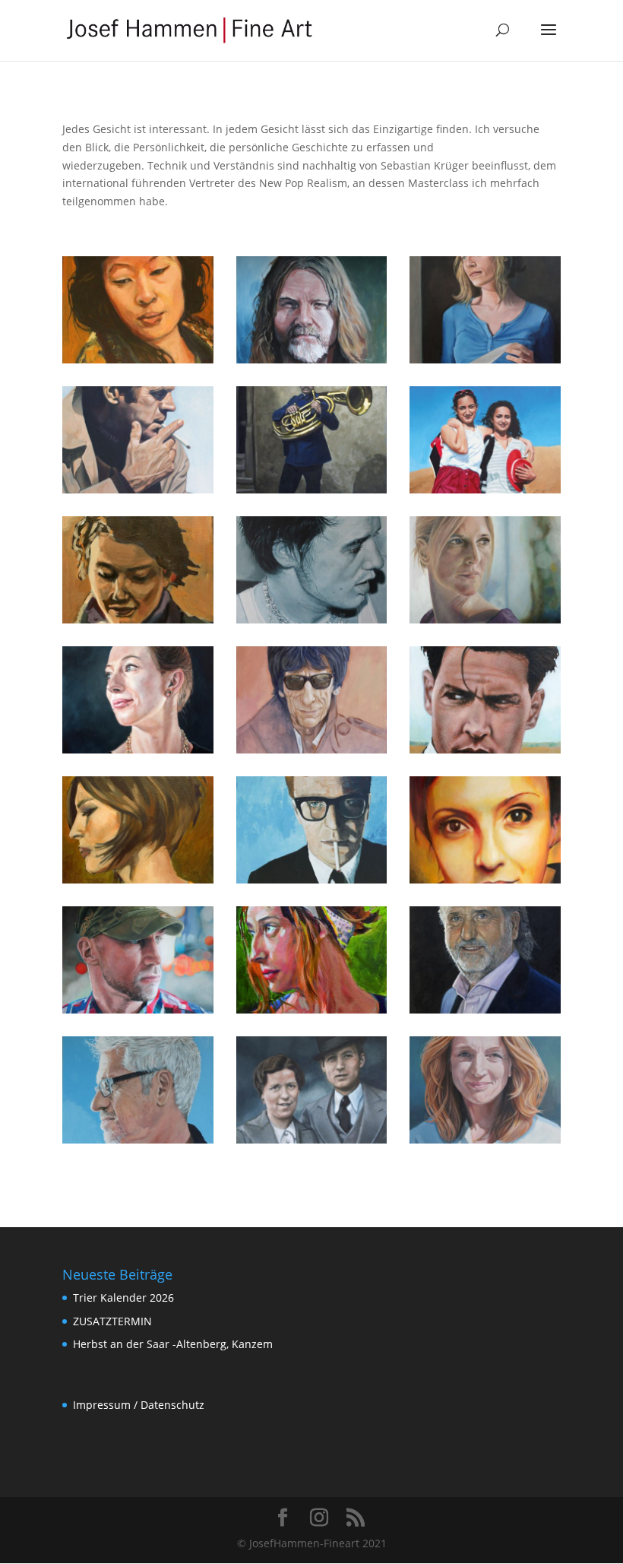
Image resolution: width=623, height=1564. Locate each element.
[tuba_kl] (311, 489)
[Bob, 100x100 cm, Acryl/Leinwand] (137, 1139)
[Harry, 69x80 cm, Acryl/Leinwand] (311, 879)
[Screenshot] (485, 489)
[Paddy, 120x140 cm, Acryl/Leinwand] (311, 359)
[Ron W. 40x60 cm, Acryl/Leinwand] (311, 749)
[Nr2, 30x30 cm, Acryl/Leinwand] (311, 1009)
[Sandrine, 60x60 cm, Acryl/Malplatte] (485, 619)
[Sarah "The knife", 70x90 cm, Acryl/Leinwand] (485, 359)
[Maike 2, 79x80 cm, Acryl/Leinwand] (137, 749)
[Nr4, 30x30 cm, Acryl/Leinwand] (137, 879)
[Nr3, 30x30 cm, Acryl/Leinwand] (137, 619)
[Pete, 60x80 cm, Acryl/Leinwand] (311, 619)
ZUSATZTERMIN (112, 1321)
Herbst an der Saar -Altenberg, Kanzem (173, 1344)
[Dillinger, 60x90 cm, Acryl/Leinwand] (485, 749)
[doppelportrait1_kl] (311, 1139)
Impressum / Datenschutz (138, 1404)
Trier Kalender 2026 (123, 1297)
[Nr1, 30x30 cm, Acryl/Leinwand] (137, 359)
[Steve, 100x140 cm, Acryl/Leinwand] (137, 1009)
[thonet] (485, 1009)
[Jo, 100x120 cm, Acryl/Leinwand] (485, 879)
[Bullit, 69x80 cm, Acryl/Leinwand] (137, 489)
